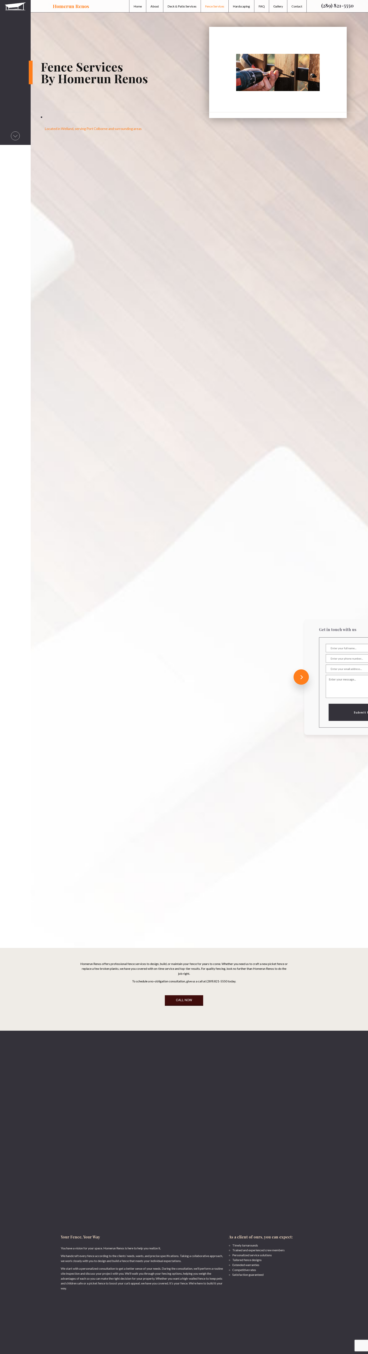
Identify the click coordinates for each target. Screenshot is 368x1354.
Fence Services (214, 6)
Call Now (184, 1000)
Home (138, 6)
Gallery (278, 6)
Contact (297, 6)
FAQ (262, 6)
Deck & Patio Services (182, 6)
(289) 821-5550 (337, 5)
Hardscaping (241, 6)
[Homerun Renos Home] (15, 3)
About (154, 6)
